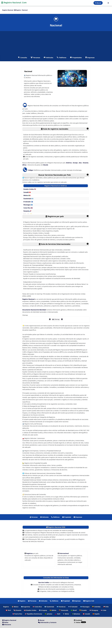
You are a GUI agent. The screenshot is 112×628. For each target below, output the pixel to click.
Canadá (26, 192)
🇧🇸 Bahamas (76, 614)
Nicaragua (27, 205)
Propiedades (77, 58)
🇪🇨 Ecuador (83, 610)
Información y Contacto (48, 622)
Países (6, 622)
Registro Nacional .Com (15, 2)
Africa (24, 165)
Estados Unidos (28, 189)
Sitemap (57, 319)
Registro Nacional (28, 299)
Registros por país (55, 216)
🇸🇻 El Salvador (73, 607)
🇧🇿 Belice (66, 614)
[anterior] (50, 319)
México (26, 195)
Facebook (79, 620)
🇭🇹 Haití (57, 614)
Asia (80, 163)
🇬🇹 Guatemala (49, 607)
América (69, 163)
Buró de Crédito (44, 582)
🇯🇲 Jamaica (48, 614)
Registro (22, 601)
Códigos (31, 170)
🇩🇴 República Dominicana (33, 614)
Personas (36, 58)
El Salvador (27, 202)
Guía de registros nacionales (55, 129)
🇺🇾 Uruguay (43, 610)
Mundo (45, 165)
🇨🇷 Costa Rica (37, 607)
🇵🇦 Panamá (17, 610)
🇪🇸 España (96, 614)
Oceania (86, 163)
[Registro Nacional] (108, 3)
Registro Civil (89, 601)
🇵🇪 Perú (8, 610)
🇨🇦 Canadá (86, 614)
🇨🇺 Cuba (103, 610)
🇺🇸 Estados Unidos (30, 610)
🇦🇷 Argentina (25, 607)
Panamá (26, 211)
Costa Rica (27, 208)
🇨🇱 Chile (106, 607)
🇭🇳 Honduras (61, 607)
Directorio (7, 624)
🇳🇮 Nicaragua (84, 607)
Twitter (78, 622)
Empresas (91, 58)
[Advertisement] (56, 43)
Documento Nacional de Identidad (34, 310)
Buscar (98, 3)
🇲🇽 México (15, 607)
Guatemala (27, 198)
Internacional (64, 553)
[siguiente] (62, 319)
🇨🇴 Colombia (96, 607)
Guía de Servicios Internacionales (55, 244)
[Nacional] (56, 19)
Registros (29, 553)
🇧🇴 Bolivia (53, 610)
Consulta (23, 58)
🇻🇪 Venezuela (63, 610)
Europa (75, 163)
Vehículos (49, 58)
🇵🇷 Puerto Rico (17, 614)
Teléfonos (62, 58)
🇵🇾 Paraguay (94, 610)
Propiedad (67, 517)
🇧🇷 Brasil (74, 610)
